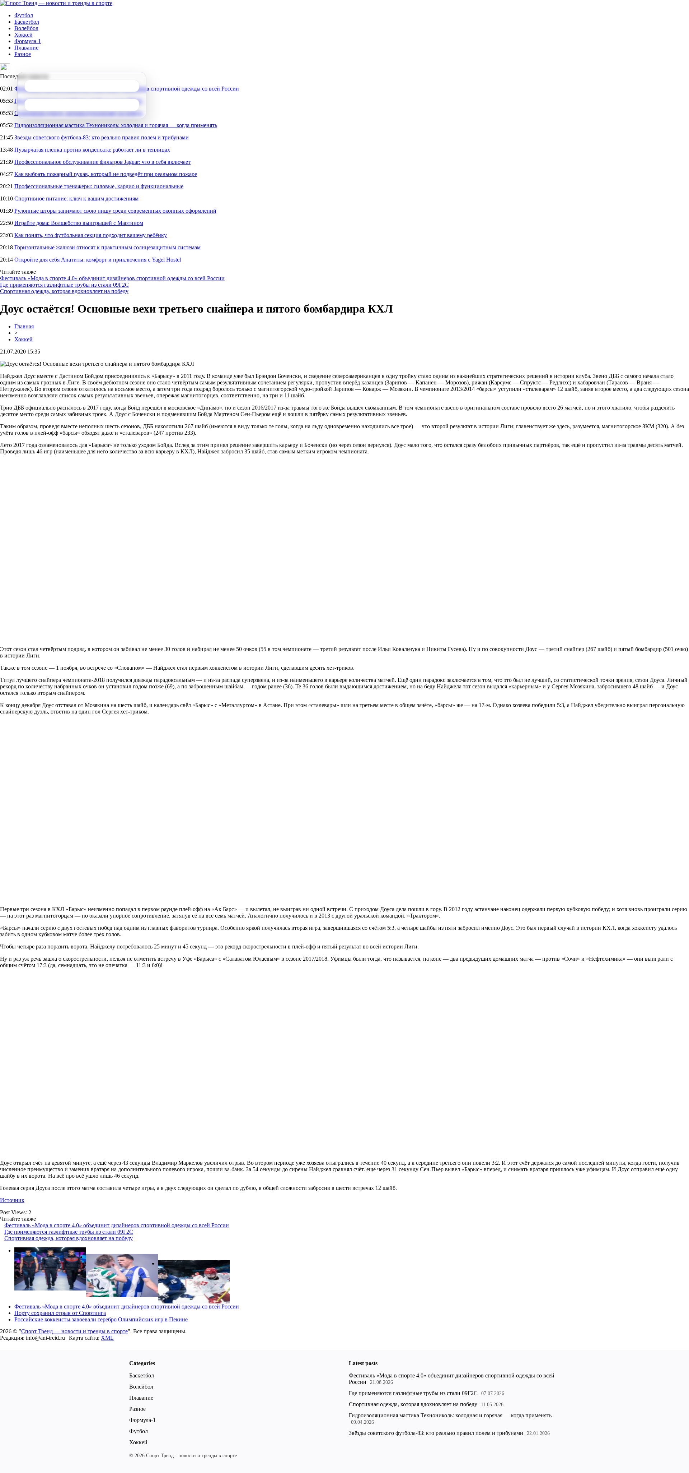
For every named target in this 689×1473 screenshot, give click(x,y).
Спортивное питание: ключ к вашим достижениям (76, 198)
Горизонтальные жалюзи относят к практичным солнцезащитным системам (107, 247)
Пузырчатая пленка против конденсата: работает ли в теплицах (92, 150)
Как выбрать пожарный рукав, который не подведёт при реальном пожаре (105, 174)
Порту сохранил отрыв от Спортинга (60, 1313)
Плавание (26, 48)
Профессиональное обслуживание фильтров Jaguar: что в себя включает (102, 162)
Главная (24, 326)
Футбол (23, 15)
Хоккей (23, 35)
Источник (12, 1200)
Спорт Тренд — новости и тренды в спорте (74, 1331)
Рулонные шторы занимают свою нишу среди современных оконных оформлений (115, 211)
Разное (22, 54)
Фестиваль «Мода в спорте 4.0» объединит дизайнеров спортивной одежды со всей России (112, 278)
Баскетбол (26, 22)
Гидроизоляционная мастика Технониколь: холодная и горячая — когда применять (115, 125)
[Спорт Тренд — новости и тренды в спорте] (56, 3)
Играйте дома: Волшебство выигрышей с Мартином (78, 223)
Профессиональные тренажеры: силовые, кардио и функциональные (98, 186)
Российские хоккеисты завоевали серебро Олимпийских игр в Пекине (101, 1319)
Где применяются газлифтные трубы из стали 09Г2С (64, 285)
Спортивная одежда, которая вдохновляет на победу (64, 291)
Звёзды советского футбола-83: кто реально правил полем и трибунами (101, 137)
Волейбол (26, 28)
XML (107, 1338)
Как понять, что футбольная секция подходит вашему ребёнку (90, 235)
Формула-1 (27, 41)
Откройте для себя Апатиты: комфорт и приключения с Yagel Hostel (97, 260)
